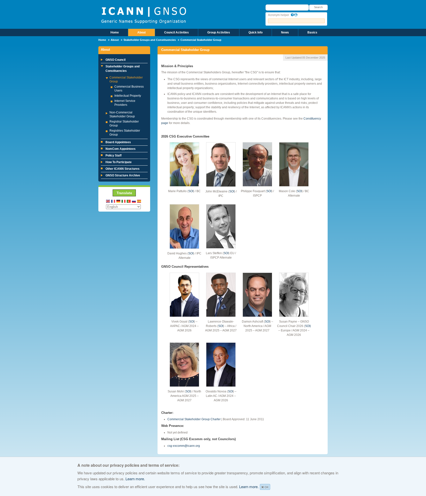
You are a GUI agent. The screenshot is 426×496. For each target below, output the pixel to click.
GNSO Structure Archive (123, 175)
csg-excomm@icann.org (183, 446)
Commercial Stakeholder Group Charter (194, 419)
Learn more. (135, 478)
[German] (118, 201)
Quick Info (255, 32)
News (285, 32)
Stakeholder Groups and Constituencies (150, 39)
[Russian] (134, 201)
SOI (190, 191)
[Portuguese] (129, 201)
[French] (113, 201)
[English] (108, 201)
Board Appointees (118, 142)
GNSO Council (115, 60)
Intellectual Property (127, 95)
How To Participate (119, 162)
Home (114, 32)
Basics (312, 32)
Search (318, 7)
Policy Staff (114, 155)
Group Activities (218, 32)
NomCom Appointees (121, 149)
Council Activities (176, 32)
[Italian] (124, 201)
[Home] (143, 15)
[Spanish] (139, 201)
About (141, 32)
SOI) (308, 326)
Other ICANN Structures (123, 168)
